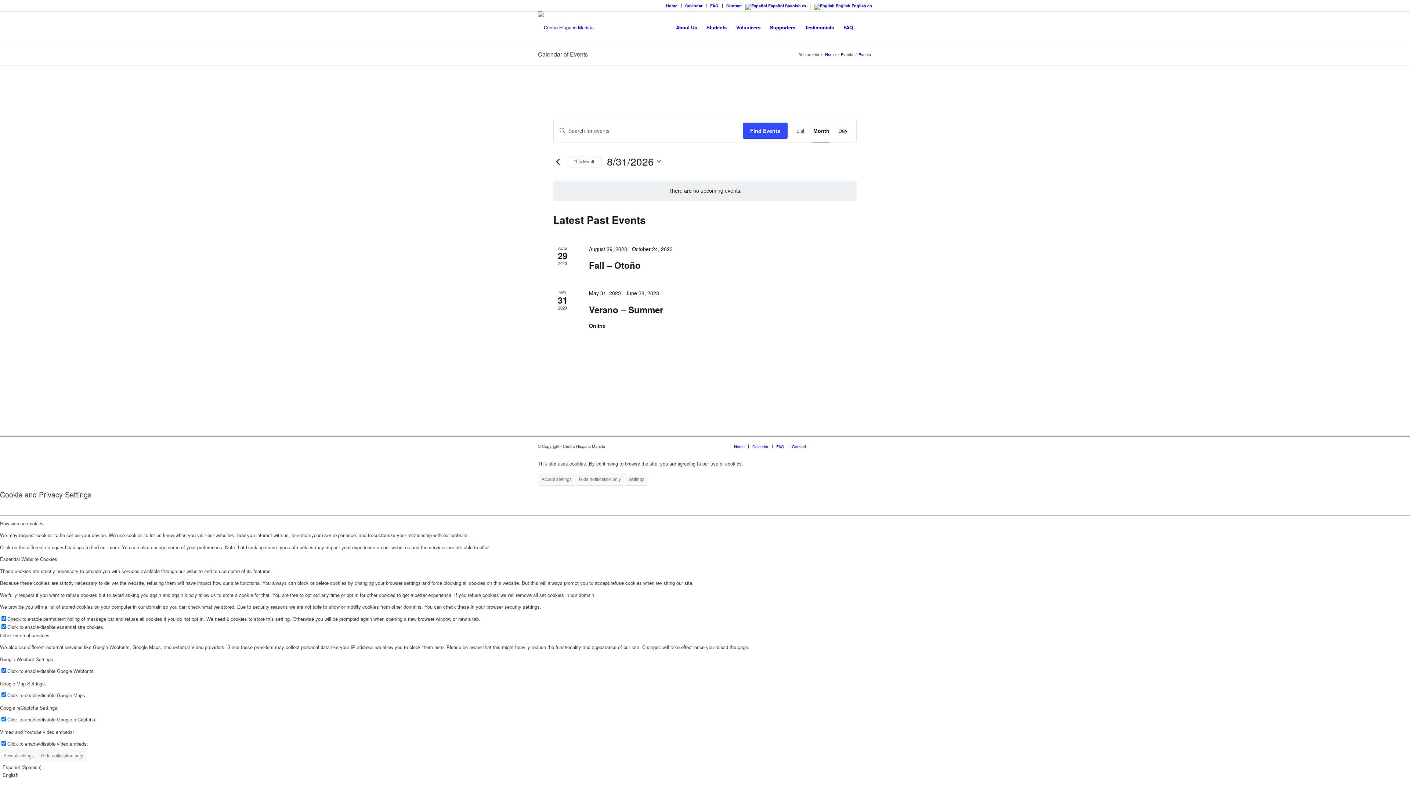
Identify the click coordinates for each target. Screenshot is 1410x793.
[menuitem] (672, 6)
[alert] (705, 191)
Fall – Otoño (615, 265)
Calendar (693, 5)
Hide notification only (600, 479)
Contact (734, 5)
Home (671, 5)
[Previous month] (557, 161)
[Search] (865, 27)
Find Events (765, 130)
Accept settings (557, 479)
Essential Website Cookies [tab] (28, 558)
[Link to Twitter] (844, 446)
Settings (636, 479)
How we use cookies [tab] (22, 523)
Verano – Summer (626, 309)
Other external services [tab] (25, 635)
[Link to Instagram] (833, 446)
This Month (585, 161)
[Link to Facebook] (822, 446)
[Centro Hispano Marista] (566, 27)
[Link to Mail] (866, 446)
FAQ (714, 5)
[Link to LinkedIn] (855, 446)
